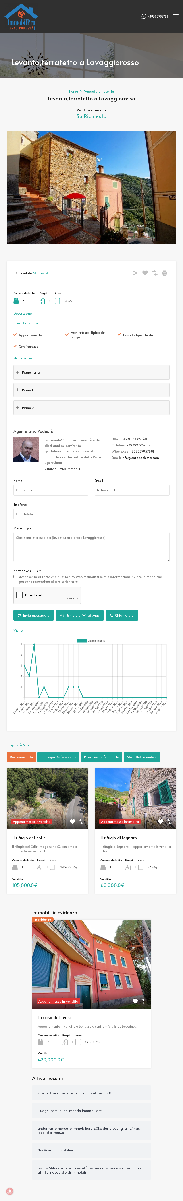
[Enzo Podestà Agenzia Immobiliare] (21, 28)
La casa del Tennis (55, 1017)
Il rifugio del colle (29, 837)
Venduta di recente (99, 91)
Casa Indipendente (138, 334)
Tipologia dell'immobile (58, 757)
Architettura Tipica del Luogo (88, 334)
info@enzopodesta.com (140, 458)
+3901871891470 (135, 439)
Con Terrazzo (29, 346)
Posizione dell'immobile (101, 757)
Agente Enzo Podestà (33, 431)
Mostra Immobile (47, 817)
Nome (17, 481)
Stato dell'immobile (141, 757)
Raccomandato (21, 757)
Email (99, 481)
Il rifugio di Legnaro (118, 837)
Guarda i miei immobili (62, 469)
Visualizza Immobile (91, 991)
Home (73, 91)
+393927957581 (159, 17)
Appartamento (30, 334)
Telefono (20, 504)
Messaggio (22, 528)
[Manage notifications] (9, 1191)
